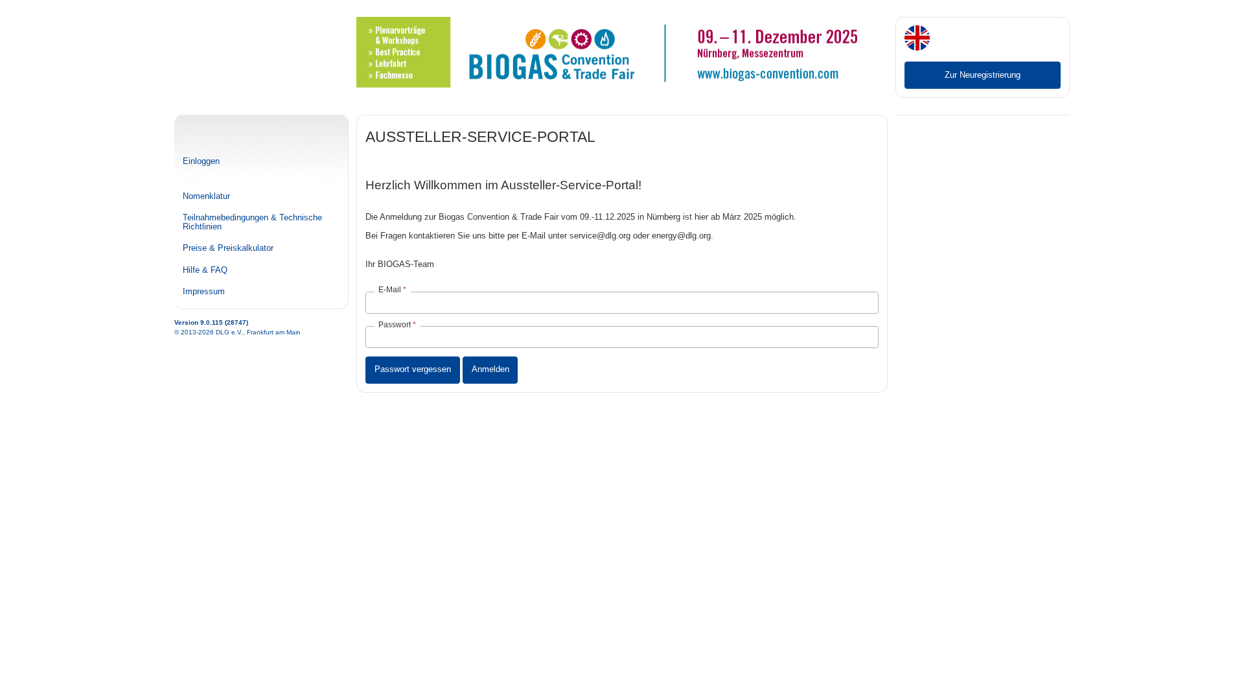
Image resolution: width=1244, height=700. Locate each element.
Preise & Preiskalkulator (228, 248)
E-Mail (389, 290)
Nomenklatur (206, 196)
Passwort (394, 325)
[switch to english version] (917, 39)
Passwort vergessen (412, 369)
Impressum (204, 291)
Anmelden (490, 369)
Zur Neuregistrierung (982, 75)
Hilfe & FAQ (205, 270)
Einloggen (201, 161)
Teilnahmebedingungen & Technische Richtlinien (252, 222)
